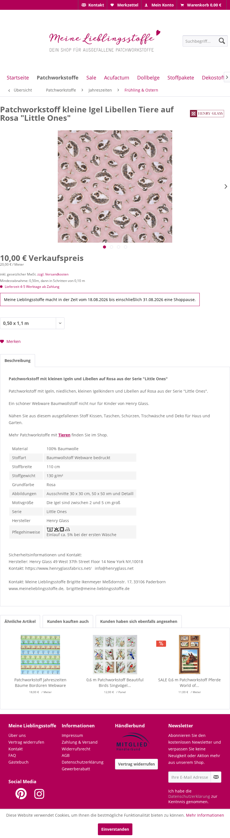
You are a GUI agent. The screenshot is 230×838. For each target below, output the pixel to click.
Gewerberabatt (76, 768)
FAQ (12, 755)
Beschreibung (17, 360)
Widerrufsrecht (76, 749)
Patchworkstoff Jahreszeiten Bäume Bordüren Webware (40, 682)
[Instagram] (39, 793)
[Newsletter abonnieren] (216, 777)
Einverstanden (115, 829)
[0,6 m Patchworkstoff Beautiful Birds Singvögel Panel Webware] (115, 654)
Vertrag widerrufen (26, 742)
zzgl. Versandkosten (52, 274)
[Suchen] (222, 40)
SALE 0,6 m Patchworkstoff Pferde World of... (189, 682)
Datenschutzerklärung (83, 762)
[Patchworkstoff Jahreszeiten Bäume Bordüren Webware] (40, 654)
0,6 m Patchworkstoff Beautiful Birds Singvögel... (115, 682)
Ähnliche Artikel (20, 621)
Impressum (72, 735)
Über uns (17, 735)
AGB (66, 755)
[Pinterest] (21, 793)
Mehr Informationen (205, 815)
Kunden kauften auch (68, 621)
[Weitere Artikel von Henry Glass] (207, 115)
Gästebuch (18, 762)
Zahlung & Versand (80, 742)
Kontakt (15, 749)
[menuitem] (92, 5)
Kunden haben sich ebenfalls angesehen (138, 621)
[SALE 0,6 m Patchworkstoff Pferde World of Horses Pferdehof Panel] (190, 654)
